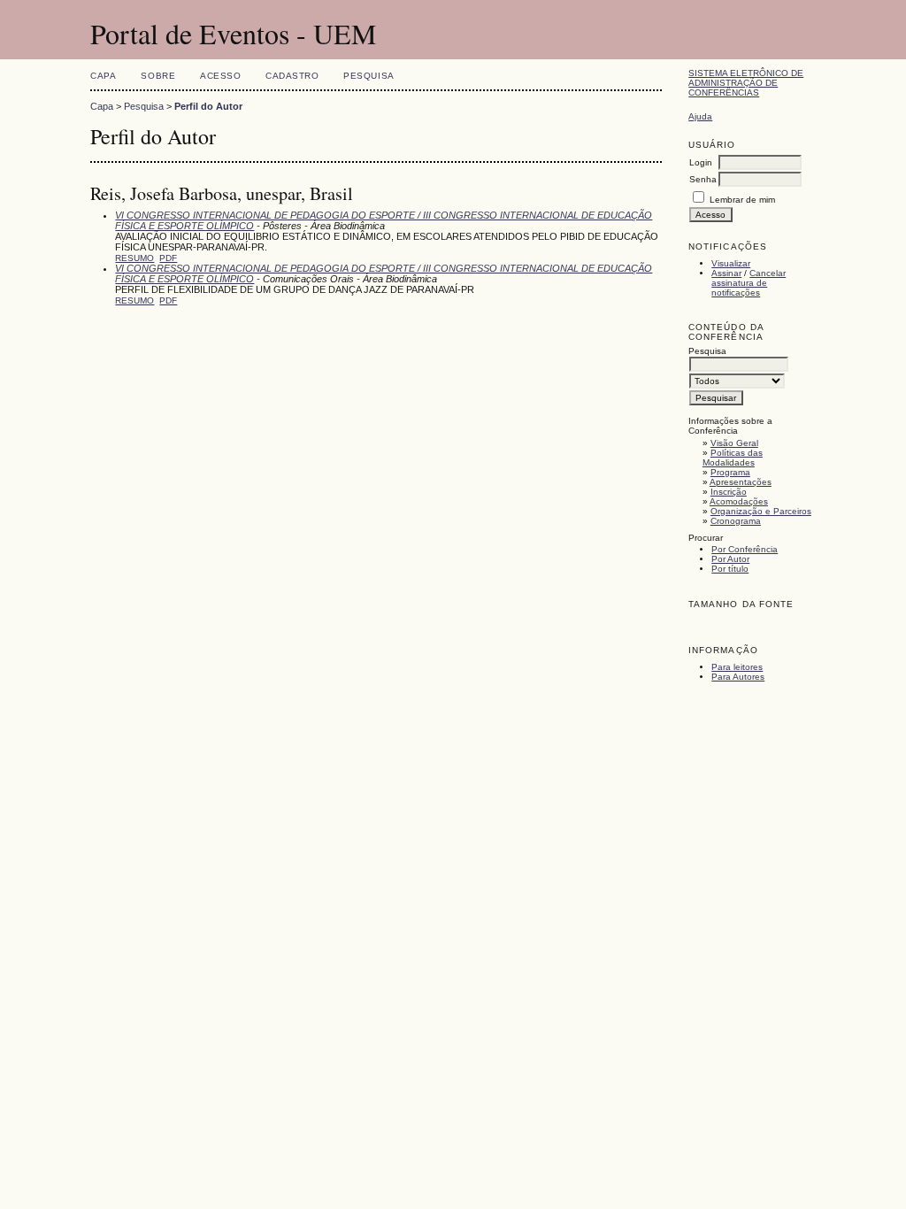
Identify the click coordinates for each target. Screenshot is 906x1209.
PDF (168, 258)
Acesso (220, 76)
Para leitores (737, 667)
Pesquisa (368, 76)
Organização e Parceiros (760, 511)
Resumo (134, 258)
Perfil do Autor (208, 106)
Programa (730, 472)
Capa (103, 76)
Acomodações (739, 501)
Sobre (158, 76)
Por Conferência (744, 549)
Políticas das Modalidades (733, 457)
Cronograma (735, 521)
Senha (703, 179)
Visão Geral (734, 443)
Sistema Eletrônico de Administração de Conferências (745, 82)
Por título (730, 569)
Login (700, 162)
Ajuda (700, 116)
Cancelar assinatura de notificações (748, 282)
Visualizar (730, 263)
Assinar (726, 273)
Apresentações (741, 482)
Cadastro (292, 76)
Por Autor (730, 559)
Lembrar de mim (742, 199)
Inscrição (728, 492)
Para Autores (737, 677)
